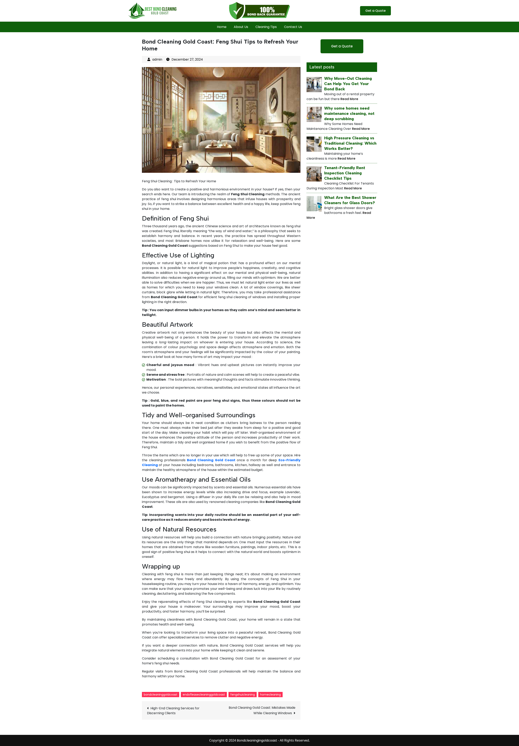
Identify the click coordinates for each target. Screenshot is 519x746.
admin (157, 59)
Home (221, 27)
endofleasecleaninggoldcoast (204, 695)
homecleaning (270, 695)
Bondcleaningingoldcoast (257, 740)
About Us (241, 27)
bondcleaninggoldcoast (160, 695)
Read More (349, 99)
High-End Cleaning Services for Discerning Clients (173, 710)
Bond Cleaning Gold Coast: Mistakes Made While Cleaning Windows (262, 710)
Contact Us (293, 27)
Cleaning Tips (266, 27)
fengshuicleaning (242, 695)
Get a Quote (375, 10)
